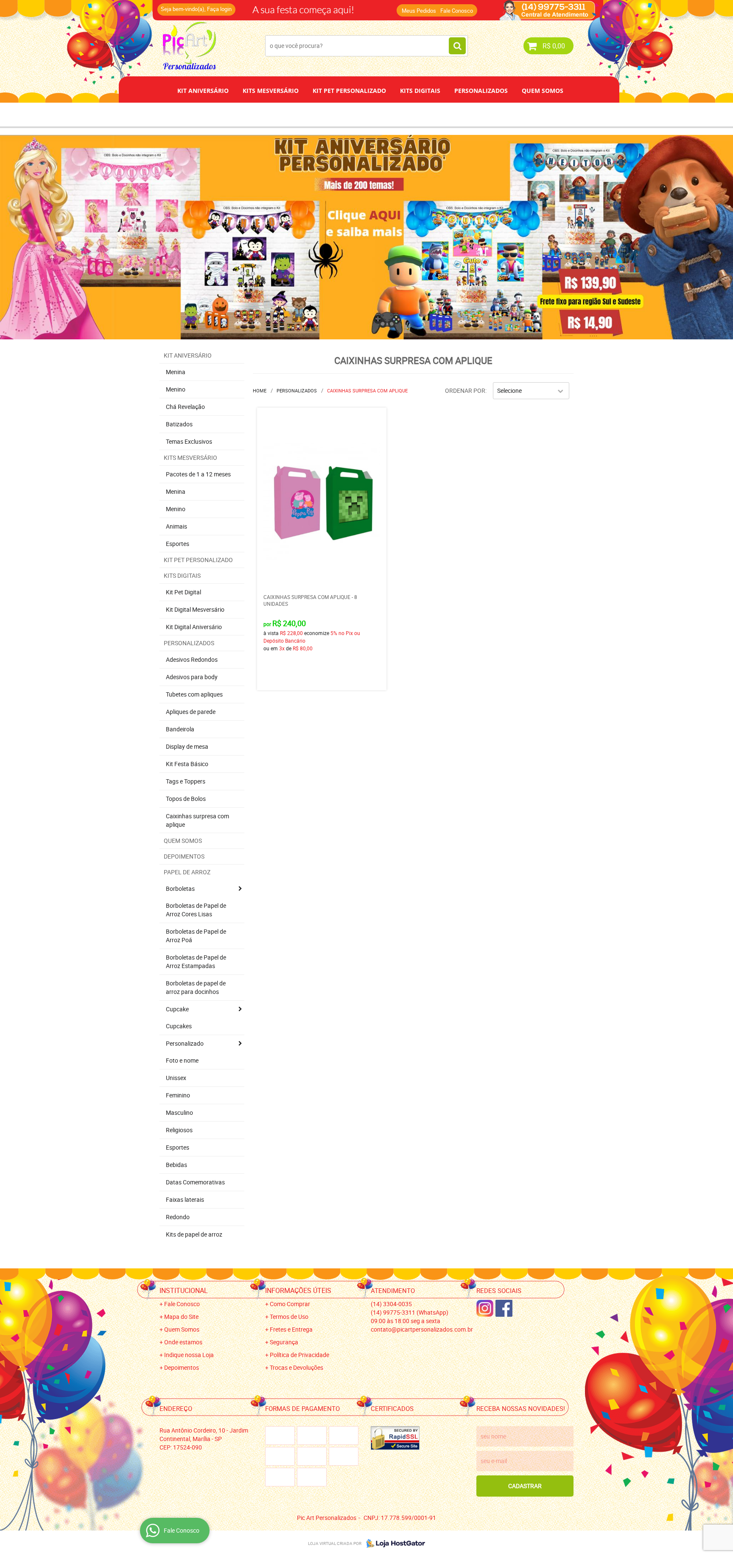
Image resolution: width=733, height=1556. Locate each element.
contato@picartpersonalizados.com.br (422, 1329)
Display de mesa (187, 746)
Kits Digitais (420, 91)
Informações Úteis (298, 1290)
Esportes (177, 544)
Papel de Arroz (399, 114)
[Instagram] (484, 1308)
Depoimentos (338, 114)
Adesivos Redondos (192, 659)
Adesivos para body (192, 677)
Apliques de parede (190, 712)
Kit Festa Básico (187, 764)
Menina (175, 372)
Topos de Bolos (186, 799)
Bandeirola (180, 729)
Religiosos (179, 1130)
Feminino (178, 1095)
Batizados (179, 424)
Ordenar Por (465, 390)
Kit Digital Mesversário (195, 609)
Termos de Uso (289, 1317)
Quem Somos (542, 91)
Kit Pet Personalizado (349, 91)
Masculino (179, 1112)
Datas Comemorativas (195, 1182)
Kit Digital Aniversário (194, 627)
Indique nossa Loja (189, 1355)
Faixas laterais (185, 1199)
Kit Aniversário (203, 91)
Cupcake (177, 1009)
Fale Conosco (456, 10)
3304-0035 (274, 6)
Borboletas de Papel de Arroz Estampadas (196, 961)
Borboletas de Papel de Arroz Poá (196, 935)
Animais (176, 526)
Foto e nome (182, 1060)
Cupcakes (179, 1026)
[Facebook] (503, 1308)
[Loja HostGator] (393, 1543)
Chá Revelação (185, 407)
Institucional (183, 1290)
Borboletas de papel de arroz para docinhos (196, 987)
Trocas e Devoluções (296, 1367)
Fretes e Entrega (291, 1329)
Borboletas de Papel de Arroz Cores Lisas (196, 909)
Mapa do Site (181, 1317)
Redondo (178, 1217)
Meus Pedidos (419, 10)
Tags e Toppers (185, 781)
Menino (175, 389)
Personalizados (481, 91)
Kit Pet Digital (183, 592)
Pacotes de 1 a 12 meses (198, 474)
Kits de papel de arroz (194, 1234)
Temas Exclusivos (189, 441)
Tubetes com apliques (194, 694)
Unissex (176, 1078)
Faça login (219, 9)
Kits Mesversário (271, 91)
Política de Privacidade (299, 1355)
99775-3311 (338, 6)
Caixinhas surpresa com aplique (197, 820)
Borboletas (180, 888)
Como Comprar (290, 1304)
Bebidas (176, 1165)
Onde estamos (183, 1342)
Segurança (284, 1342)
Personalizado (185, 1043)
